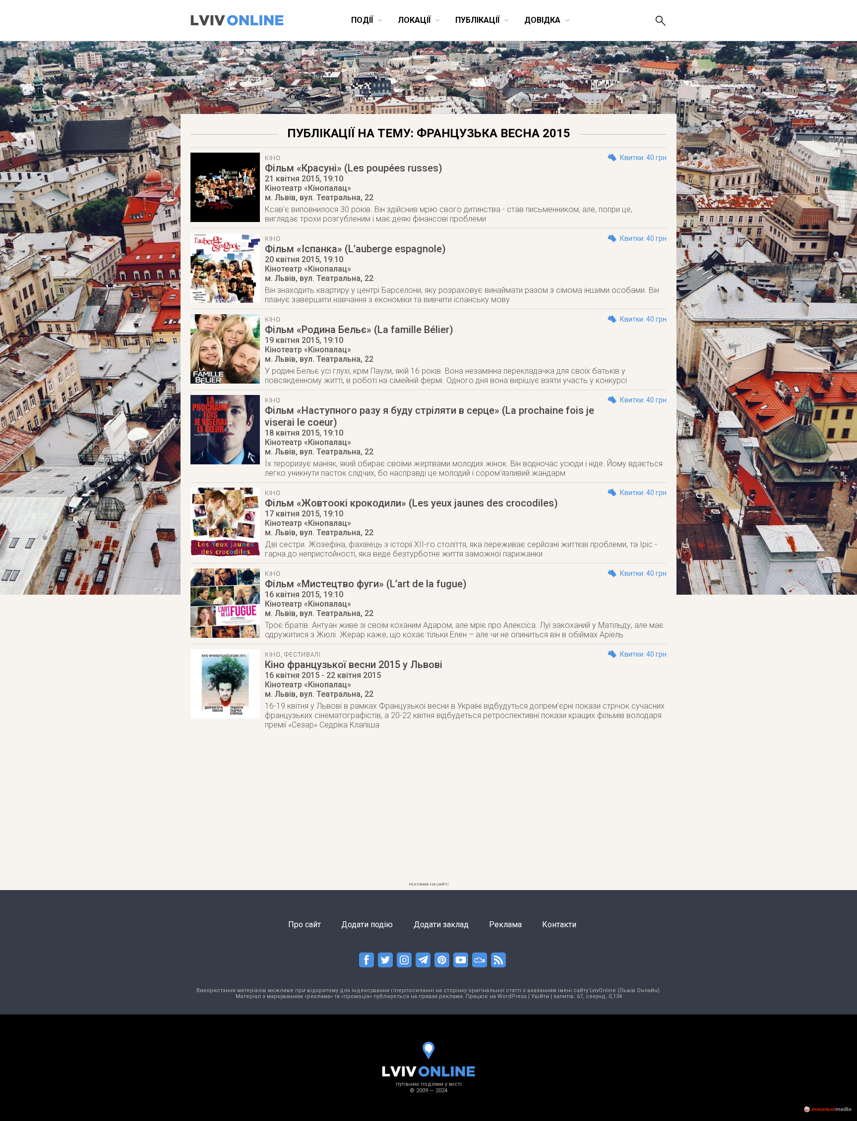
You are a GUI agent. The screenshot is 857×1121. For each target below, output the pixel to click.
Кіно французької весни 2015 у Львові (353, 665)
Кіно (273, 158)
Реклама (505, 924)
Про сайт (304, 924)
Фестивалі (302, 654)
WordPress (512, 996)
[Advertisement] (428, 808)
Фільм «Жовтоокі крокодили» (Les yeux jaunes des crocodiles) (411, 503)
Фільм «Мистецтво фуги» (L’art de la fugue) (366, 584)
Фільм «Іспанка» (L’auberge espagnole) (355, 249)
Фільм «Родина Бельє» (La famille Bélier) (359, 330)
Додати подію (367, 924)
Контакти (559, 924)
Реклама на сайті (429, 884)
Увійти (540, 996)
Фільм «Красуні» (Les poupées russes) (353, 168)
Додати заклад (441, 924)
